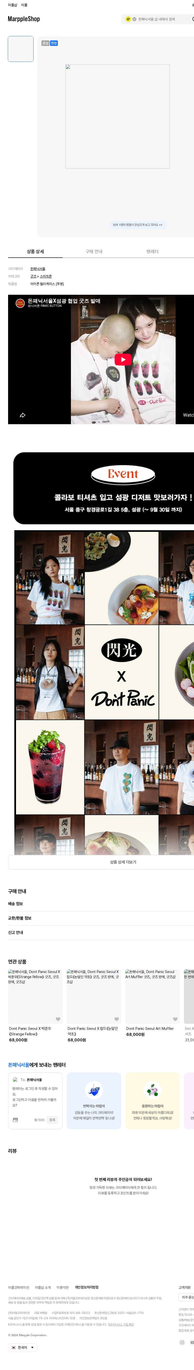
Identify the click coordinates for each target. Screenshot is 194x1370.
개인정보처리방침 (87, 1287)
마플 (24, 5)
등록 (52, 1120)
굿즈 (33, 276)
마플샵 (12, 5)
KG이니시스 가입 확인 (121, 1324)
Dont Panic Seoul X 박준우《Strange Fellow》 (30, 1031)
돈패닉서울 (37, 269)
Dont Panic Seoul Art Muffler (150, 1028)
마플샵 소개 (43, 1287)
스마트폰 (46, 276)
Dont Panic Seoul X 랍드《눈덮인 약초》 (93, 1031)
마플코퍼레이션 (18, 1287)
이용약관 (62, 1287)
